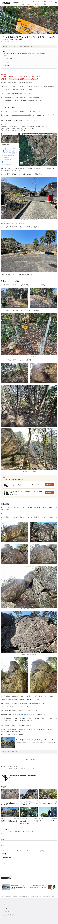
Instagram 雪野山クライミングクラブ (23, 79)
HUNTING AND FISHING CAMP (31, 922)
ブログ (45, 3)
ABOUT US (5, 905)
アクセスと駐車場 (8, 58)
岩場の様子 (6, 66)
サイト (2, 845)
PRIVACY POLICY (7, 911)
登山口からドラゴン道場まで (10, 61)
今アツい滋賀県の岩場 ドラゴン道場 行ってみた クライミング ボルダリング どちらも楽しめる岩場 (34, 896)
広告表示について (34, 46)
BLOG (6, 896)
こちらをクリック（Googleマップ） (21, 115)
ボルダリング (24, 768)
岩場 (33, 768)
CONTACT (5, 908)
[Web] (9, 777)
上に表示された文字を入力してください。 (11, 857)
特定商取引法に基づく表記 (9, 915)
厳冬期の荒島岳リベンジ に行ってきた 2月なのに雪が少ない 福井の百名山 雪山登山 (19, 887)
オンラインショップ (37, 3)
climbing (16, 766)
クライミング (17, 768)
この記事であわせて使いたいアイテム (14, 63)
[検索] (56, 2)
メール (3, 839)
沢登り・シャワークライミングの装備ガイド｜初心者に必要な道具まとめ (48, 802)
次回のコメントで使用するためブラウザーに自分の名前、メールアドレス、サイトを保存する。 (24, 851)
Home (2, 896)
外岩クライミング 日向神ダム (46, 820)
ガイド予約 (28, 3)
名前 (2, 834)
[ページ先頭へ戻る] (10, 876)
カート (50, 3)
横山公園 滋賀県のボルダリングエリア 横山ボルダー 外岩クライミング (34, 740)
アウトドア (10, 768)
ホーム (23, 3)
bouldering (18, 41)
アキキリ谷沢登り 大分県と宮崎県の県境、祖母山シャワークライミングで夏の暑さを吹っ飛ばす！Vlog (29, 821)
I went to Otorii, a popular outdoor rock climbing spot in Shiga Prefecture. (9, 803)
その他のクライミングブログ (9, 751)
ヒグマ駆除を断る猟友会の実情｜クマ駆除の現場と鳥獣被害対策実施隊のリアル (38, 887)
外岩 (29, 768)
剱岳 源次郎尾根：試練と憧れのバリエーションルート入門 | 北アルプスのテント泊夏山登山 (29, 803)
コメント (3, 863)
